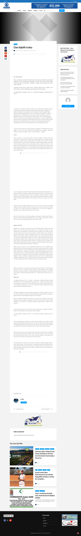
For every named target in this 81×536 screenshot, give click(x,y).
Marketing (45, 523)
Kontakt (5, 1)
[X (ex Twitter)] (7, 520)
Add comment (27, 50)
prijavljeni (21, 435)
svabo (16, 50)
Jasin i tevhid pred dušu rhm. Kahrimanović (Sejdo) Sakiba (45, 495)
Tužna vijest (42, 490)
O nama (44, 525)
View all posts (23, 402)
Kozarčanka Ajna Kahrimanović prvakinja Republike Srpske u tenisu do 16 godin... (44, 475)
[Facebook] (4, 520)
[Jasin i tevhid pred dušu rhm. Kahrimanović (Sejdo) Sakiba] (21, 497)
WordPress (49, 533)
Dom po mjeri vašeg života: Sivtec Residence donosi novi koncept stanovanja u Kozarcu (67, 73)
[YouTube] (10, 520)
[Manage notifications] (78, 533)
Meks (42, 533)
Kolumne (30, 10)
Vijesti (24, 10)
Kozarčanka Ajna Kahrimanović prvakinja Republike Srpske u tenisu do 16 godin (67, 78)
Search (61, 10)
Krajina (15, 44)
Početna (19, 10)
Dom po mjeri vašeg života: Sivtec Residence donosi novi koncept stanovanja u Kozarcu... (45, 454)
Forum (40, 10)
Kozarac (37, 490)
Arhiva (44, 518)
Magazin (35, 10)
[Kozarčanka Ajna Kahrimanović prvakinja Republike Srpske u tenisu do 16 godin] (21, 476)
